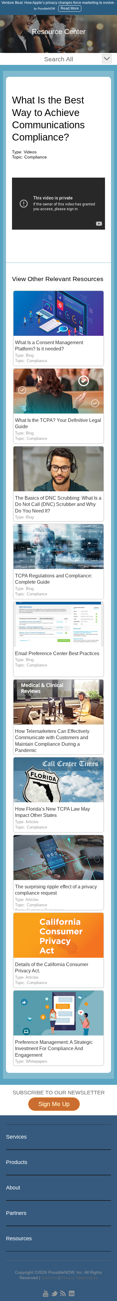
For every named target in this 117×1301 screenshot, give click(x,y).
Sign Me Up (54, 1104)
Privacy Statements (79, 1277)
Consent (49, 1277)
